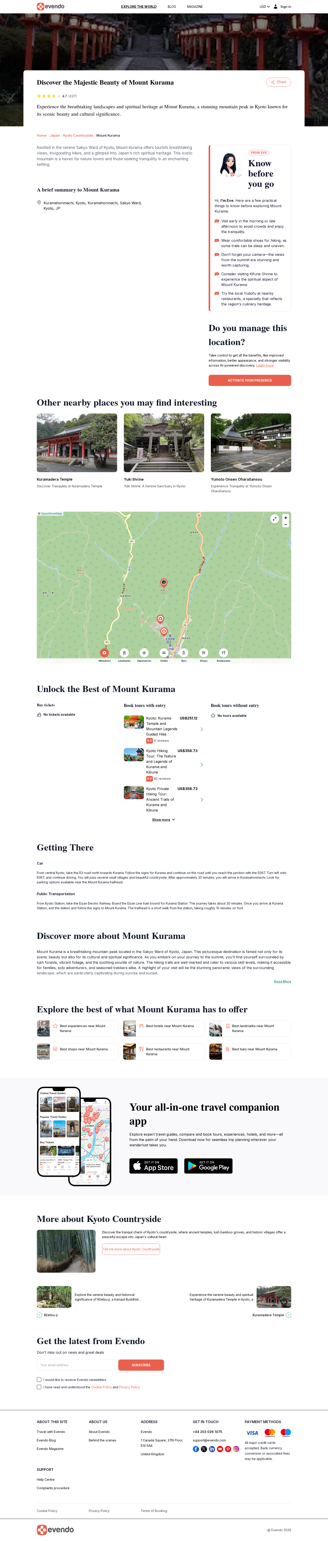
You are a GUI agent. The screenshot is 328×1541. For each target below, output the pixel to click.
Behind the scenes (102, 1440)
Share (281, 82)
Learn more (265, 365)
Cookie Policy (101, 1387)
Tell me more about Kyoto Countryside (131, 1249)
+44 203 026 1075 (207, 1432)
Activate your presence (250, 380)
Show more (161, 820)
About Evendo (99, 1432)
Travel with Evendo (51, 1432)
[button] (164, 583)
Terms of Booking (154, 1511)
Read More (282, 981)
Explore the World (139, 6)
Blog (172, 6)
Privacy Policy (129, 1387)
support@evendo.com (209, 1440)
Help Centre (46, 1479)
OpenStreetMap (51, 513)
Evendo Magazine (50, 1449)
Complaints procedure (53, 1488)
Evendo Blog (46, 1440)
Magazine (195, 6)
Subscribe (141, 1365)
